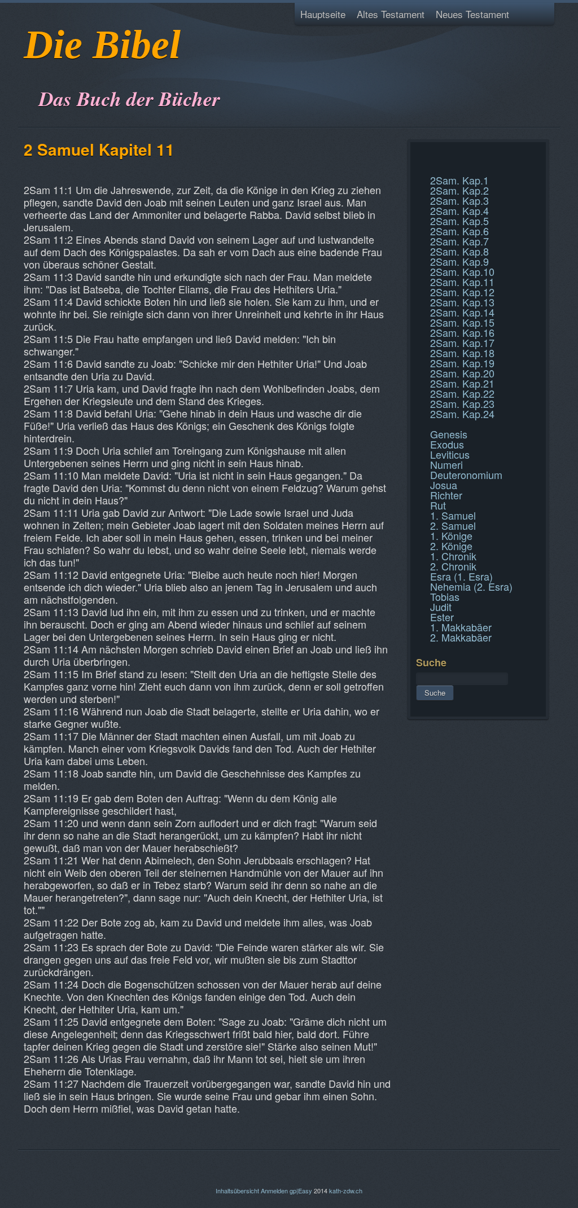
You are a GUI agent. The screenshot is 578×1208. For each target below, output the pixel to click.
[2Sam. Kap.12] (417, 168)
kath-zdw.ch (345, 1190)
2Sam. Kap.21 (462, 383)
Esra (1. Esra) (461, 576)
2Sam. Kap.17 (462, 342)
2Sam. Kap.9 (459, 261)
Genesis (448, 434)
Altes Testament (390, 14)
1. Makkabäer (461, 627)
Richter (446, 494)
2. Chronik (453, 566)
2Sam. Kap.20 (462, 373)
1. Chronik (453, 555)
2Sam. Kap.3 (459, 200)
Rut (438, 505)
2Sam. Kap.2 (459, 190)
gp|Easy (301, 1190)
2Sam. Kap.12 (462, 291)
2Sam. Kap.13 (462, 302)
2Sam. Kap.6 (459, 230)
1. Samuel (453, 515)
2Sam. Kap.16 (462, 332)
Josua (443, 484)
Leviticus (450, 454)
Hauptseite (322, 14)
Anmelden (274, 1190)
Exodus (447, 444)
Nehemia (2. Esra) (471, 586)
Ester (442, 616)
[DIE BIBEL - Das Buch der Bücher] (27, 70)
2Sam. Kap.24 (462, 413)
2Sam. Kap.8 (459, 251)
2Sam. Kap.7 (459, 241)
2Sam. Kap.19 (462, 362)
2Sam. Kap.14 (462, 312)
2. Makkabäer (461, 637)
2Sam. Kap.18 (462, 352)
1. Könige (451, 535)
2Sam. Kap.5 (459, 220)
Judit (441, 606)
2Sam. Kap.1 (459, 180)
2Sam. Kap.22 (462, 393)
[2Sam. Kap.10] (417, 154)
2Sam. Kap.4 (459, 210)
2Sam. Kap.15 (462, 322)
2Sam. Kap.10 (462, 271)
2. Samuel (453, 525)
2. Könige (451, 545)
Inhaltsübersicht (237, 1190)
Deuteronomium (466, 474)
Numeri (446, 464)
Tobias (444, 596)
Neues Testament (472, 14)
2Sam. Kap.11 (462, 281)
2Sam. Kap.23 (462, 403)
